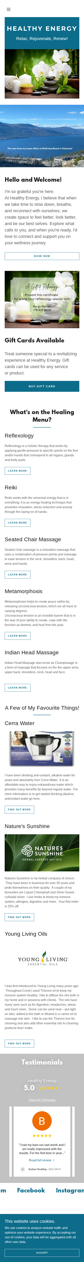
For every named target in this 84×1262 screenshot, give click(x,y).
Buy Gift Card (42, 386)
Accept (42, 1252)
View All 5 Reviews (42, 1100)
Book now (42, 256)
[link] (42, 29)
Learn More (17, 471)
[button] (9, 9)
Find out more (19, 809)
